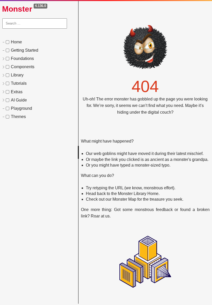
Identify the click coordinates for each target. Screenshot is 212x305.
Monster (17, 9)
